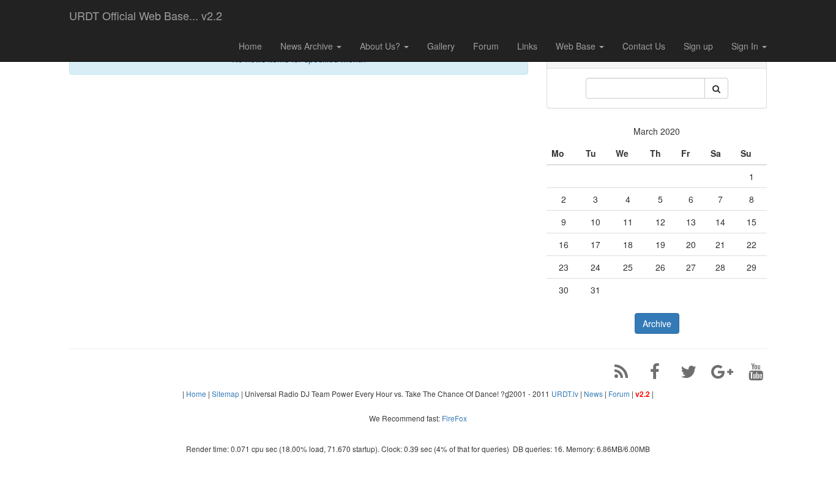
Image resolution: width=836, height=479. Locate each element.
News (593, 393)
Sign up (698, 46)
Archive (657, 323)
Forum (619, 393)
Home (196, 393)
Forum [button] (486, 46)
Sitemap (225, 393)
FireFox (454, 418)
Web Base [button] (577, 46)
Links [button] (527, 46)
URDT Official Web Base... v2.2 (145, 15)
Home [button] (250, 46)
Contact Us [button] (643, 46)
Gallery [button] (441, 46)
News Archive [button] (307, 46)
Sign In (746, 46)
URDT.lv (564, 393)
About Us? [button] (381, 46)
